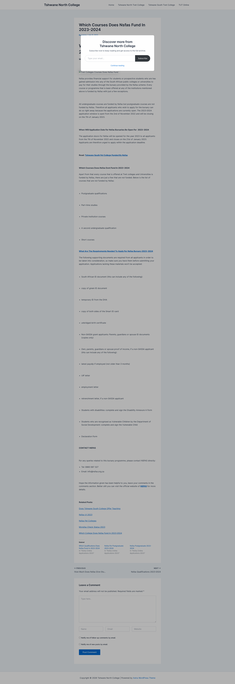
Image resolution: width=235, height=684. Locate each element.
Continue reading (117, 65)
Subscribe (142, 58)
